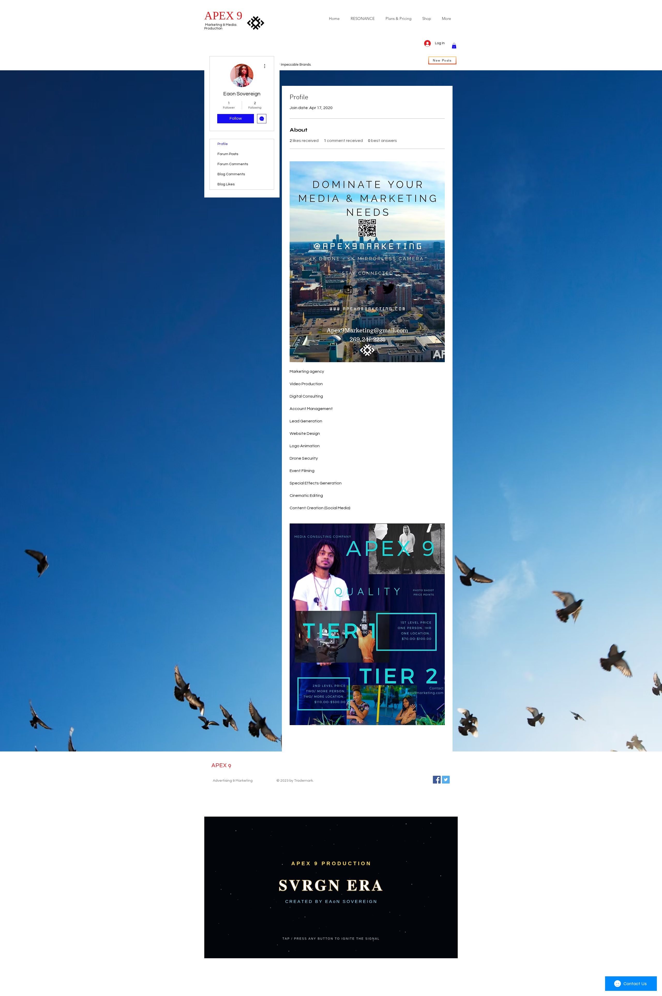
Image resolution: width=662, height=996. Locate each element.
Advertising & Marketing (233, 780)
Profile (222, 144)
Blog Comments (231, 174)
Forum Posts (227, 154)
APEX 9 (221, 765)
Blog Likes (226, 184)
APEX (219, 15)
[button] (454, 46)
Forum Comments (232, 164)
